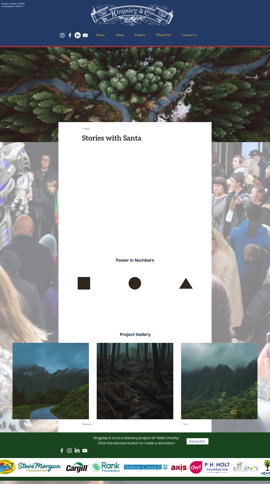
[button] (119, 34)
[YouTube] (85, 35)
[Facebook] (70, 35)
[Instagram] (62, 35)
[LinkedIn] (78, 35)
